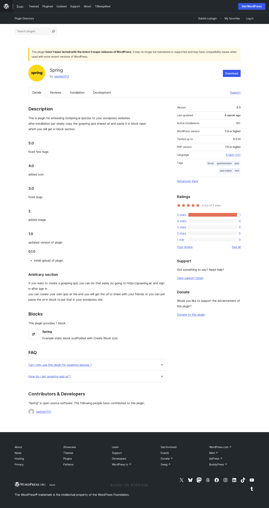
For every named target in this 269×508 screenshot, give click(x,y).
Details (36, 92)
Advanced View (187, 181)
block (211, 163)
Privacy (19, 464)
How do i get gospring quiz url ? (49, 376)
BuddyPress (218, 464)
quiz (237, 163)
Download (231, 73)
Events (165, 452)
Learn (115, 447)
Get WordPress (252, 6)
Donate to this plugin (191, 314)
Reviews (55, 92)
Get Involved (168, 447)
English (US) (233, 154)
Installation (77, 92)
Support (235, 92)
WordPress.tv (121, 464)
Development (102, 92)
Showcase (69, 447)
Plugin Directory (24, 18)
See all (236, 247)
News (18, 452)
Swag (166, 464)
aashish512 (61, 76)
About (18, 447)
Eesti (52, 484)
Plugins (67, 458)
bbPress (216, 458)
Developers (119, 458)
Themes (68, 452)
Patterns (68, 464)
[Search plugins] (53, 31)
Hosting (19, 458)
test (237, 170)
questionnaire (224, 163)
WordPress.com (220, 447)
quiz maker (226, 170)
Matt (213, 452)
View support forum (190, 278)
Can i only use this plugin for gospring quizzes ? (60, 365)
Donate (167, 458)
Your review (185, 247)
